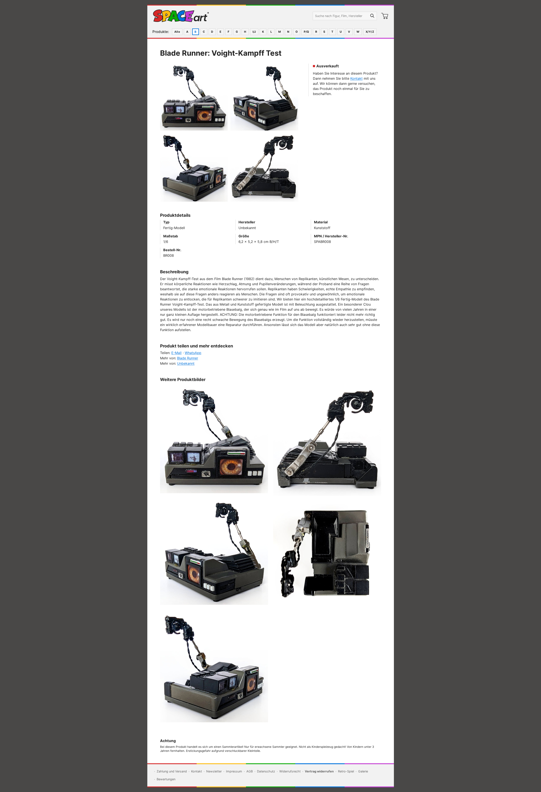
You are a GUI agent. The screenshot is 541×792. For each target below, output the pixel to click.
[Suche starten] (372, 16)
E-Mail (176, 353)
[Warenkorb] (385, 16)
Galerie (363, 771)
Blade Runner (187, 358)
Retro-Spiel (346, 771)
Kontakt (356, 78)
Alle (177, 31)
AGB (249, 771)
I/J (254, 31)
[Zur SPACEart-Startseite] (181, 16)
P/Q (306, 31)
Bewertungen (166, 779)
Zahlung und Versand (172, 771)
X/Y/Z (370, 31)
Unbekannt (186, 363)
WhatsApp (193, 353)
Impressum (234, 771)
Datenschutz (266, 771)
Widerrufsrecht (290, 771)
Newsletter (214, 771)
